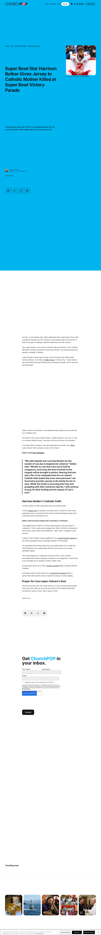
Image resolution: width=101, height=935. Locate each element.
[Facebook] (72, 4)
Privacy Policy (26, 689)
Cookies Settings (65, 932)
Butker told (32, 511)
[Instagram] (77, 4)
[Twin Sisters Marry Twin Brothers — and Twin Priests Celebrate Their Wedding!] (69, 905)
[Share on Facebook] (8, 191)
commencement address (66, 538)
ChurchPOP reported (58, 573)
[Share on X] (21, 191)
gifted (72, 445)
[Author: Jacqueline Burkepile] (6, 170)
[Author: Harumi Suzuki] (63, 913)
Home (47, 4)
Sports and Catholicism (33, 46)
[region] (50, 932)
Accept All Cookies (89, 932)
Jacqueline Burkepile (14, 169)
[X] (74, 4)
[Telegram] (80, 4)
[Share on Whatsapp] (14, 191)
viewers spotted (53, 566)
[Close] (98, 932)
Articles (53, 4)
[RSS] (82, 4)
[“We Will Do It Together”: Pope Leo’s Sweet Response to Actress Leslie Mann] (87, 905)
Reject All (76, 932)
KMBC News (49, 360)
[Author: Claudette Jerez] (7, 913)
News (12, 46)
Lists (58, 4)
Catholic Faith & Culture (21, 46)
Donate (65, 4)
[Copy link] (27, 191)
